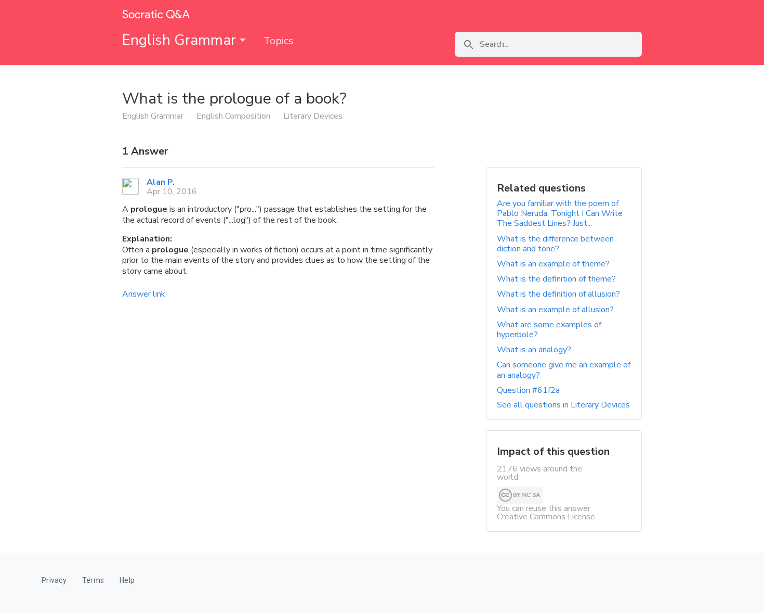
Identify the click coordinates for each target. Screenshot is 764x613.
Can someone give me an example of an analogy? (563, 369)
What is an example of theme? (553, 264)
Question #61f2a (528, 390)
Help (127, 580)
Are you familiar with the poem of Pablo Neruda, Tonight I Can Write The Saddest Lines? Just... (560, 213)
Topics (279, 41)
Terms (93, 580)
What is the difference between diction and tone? (555, 243)
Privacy (54, 580)
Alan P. (161, 182)
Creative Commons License (546, 516)
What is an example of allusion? (555, 309)
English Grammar (181, 40)
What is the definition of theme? (556, 279)
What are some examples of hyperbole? (549, 329)
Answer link (143, 294)
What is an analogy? (534, 349)
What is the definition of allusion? (558, 294)
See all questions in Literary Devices (563, 405)
